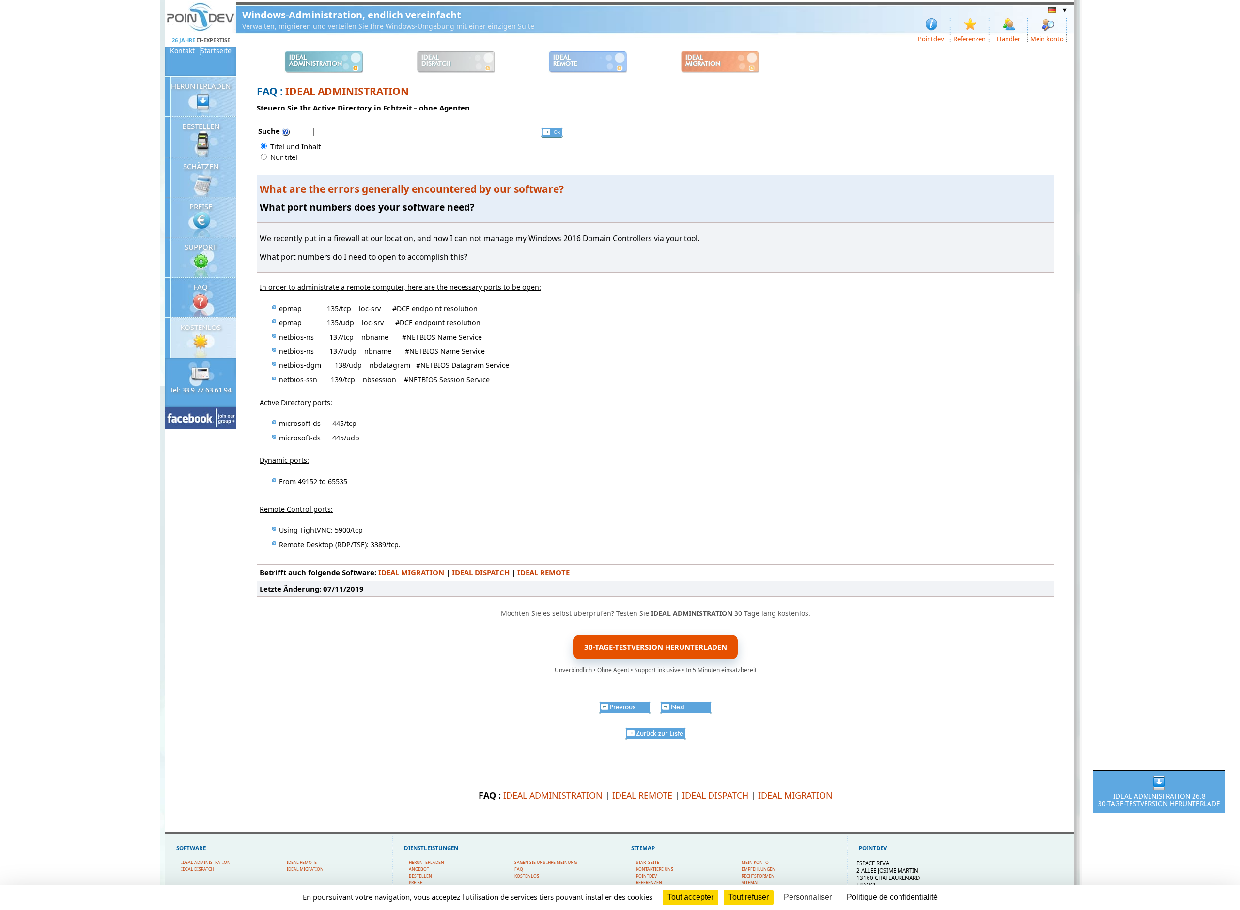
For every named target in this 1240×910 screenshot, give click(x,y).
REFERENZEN (649, 883)
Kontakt (182, 51)
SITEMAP (751, 883)
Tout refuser (748, 897)
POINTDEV (646, 876)
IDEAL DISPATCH (481, 572)
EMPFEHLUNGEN (758, 869)
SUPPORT (201, 246)
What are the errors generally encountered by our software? (412, 189)
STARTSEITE (647, 862)
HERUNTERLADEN (201, 86)
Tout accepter (690, 897)
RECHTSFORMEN (758, 876)
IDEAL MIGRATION (411, 572)
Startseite (216, 51)
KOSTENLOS (200, 327)
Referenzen (969, 38)
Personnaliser (808, 897)
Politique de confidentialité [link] (892, 897)
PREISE (200, 206)
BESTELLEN (200, 126)
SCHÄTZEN (200, 166)
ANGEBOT (419, 869)
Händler (1008, 38)
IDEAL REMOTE (543, 572)
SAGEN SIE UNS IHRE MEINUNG (545, 862)
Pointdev (931, 38)
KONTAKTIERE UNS (654, 869)
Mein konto (1047, 38)
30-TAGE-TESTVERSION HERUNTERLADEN (655, 647)
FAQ (200, 287)
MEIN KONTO (755, 862)
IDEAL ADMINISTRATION (347, 91)
